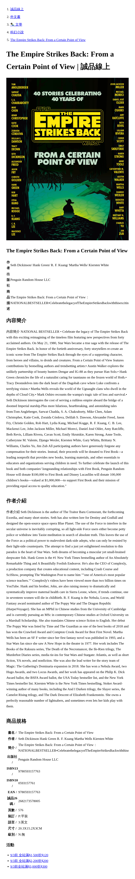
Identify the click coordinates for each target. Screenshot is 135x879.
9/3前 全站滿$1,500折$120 (29, 855)
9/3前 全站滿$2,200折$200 (29, 861)
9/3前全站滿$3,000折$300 (28, 866)
